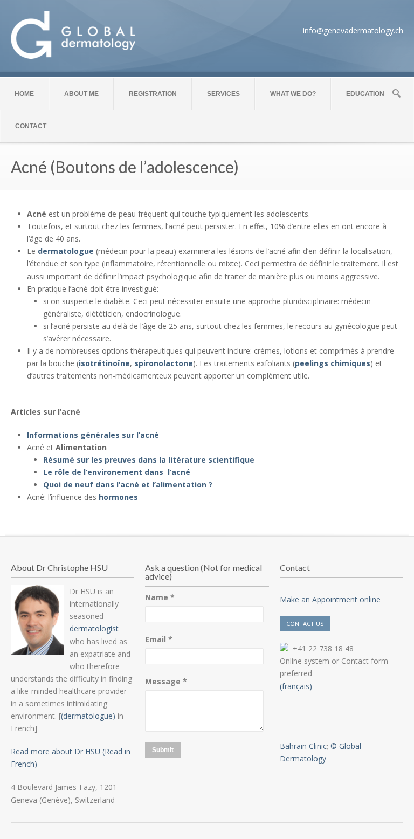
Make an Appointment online (330, 599)
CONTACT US (304, 624)
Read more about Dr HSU (55, 751)
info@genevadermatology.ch (353, 30)
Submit (163, 750)
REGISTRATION (153, 94)
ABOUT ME (81, 94)
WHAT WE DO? (293, 94)
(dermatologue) (88, 716)
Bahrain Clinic (303, 746)
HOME (24, 94)
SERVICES (223, 94)
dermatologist (94, 628)
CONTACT (30, 126)
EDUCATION (365, 94)
